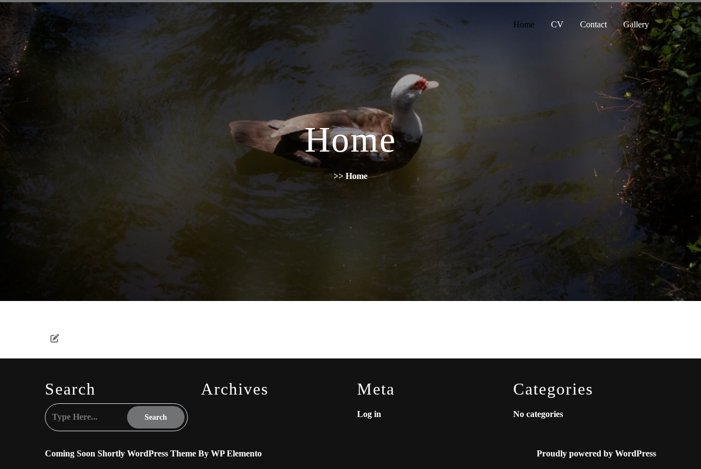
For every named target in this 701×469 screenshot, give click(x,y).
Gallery (636, 24)
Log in (369, 414)
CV (557, 24)
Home (524, 24)
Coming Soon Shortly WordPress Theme (121, 453)
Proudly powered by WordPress (596, 453)
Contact (593, 24)
